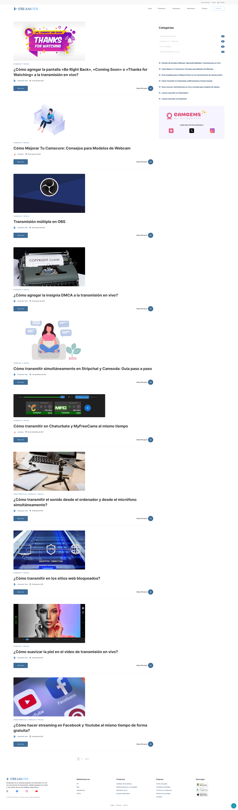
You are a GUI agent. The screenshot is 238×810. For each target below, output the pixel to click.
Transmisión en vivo (191, 52)
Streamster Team (22, 80)
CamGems (20, 154)
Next (87, 759)
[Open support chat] (233, 805)
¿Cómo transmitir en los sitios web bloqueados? (56, 578)
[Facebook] (17, 791)
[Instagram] (27, 791)
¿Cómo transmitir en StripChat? (174, 99)
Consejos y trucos (21, 64)
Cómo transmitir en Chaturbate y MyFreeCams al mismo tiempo (70, 426)
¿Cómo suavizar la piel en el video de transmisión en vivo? (65, 651)
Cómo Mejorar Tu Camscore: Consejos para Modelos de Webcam (71, 148)
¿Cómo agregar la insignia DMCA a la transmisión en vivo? (65, 295)
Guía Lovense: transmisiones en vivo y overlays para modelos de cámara (190, 87)
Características (20, 494)
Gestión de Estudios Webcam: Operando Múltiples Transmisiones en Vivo (191, 63)
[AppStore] (202, 793)
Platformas (191, 46)
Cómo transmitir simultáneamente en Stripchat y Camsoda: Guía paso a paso (82, 368)
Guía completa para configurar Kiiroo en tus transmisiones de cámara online (192, 75)
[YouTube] (37, 791)
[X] (7, 791)
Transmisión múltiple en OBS (39, 221)
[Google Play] (202, 789)
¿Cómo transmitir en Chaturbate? (175, 93)
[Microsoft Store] (202, 784)
